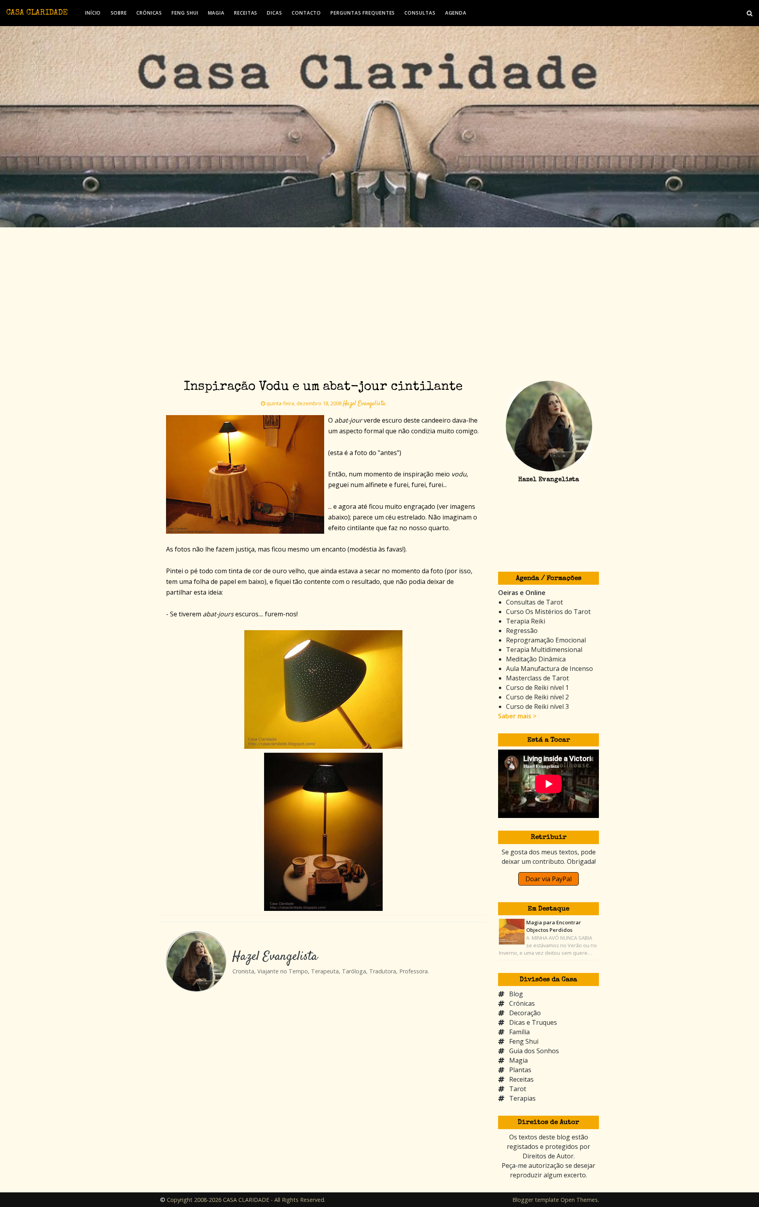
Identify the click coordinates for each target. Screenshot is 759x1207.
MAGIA (216, 12)
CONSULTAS (419, 12)
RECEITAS (245, 12)
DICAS (274, 12)
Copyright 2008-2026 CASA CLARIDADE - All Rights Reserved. (246, 1199)
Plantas (520, 1069)
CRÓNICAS (149, 12)
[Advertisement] (379, 286)
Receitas (521, 1079)
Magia (518, 1060)
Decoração (525, 1013)
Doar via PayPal (548, 879)
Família (519, 1032)
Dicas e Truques (533, 1022)
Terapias (522, 1098)
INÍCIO (93, 12)
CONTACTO (306, 12)
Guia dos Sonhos (534, 1050)
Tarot (517, 1088)
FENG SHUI (185, 12)
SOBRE (119, 12)
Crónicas (522, 1003)
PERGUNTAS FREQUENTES (362, 12)
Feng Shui (523, 1041)
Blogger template (535, 1199)
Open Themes (579, 1199)
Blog (516, 994)
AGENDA (455, 12)
